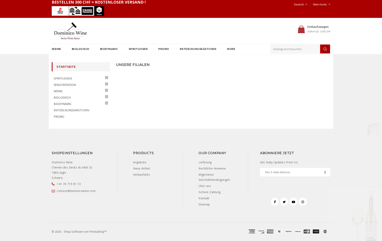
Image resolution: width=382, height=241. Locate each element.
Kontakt (204, 198)
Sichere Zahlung (210, 192)
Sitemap (204, 204)
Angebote (139, 162)
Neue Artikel (141, 168)
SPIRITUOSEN (138, 48)
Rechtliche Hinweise (212, 168)
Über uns (205, 186)
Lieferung (205, 162)
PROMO (163, 48)
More (231, 48)
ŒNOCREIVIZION (65, 85)
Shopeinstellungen (72, 153)
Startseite (66, 67)
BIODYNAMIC (109, 48)
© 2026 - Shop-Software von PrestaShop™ (79, 231)
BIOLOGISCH (80, 48)
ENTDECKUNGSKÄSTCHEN (198, 48)
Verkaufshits (141, 174)
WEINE (56, 48)
